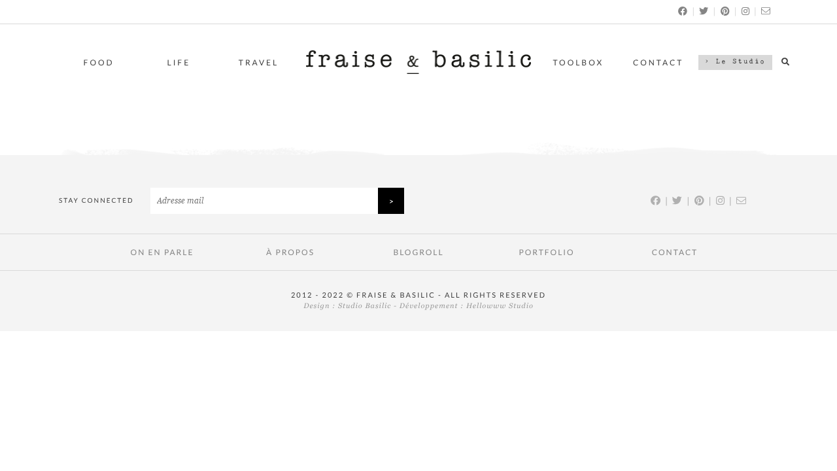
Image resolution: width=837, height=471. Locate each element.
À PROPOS (290, 252)
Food (99, 62)
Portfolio (546, 252)
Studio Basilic (364, 306)
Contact (658, 62)
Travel (259, 62)
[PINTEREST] (726, 10)
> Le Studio (735, 62)
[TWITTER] (704, 10)
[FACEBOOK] (683, 10)
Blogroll (418, 252)
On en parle (162, 252)
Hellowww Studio (500, 306)
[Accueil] (418, 70)
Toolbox (578, 62)
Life (179, 62)
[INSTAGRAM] (746, 10)
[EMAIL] (766, 10)
